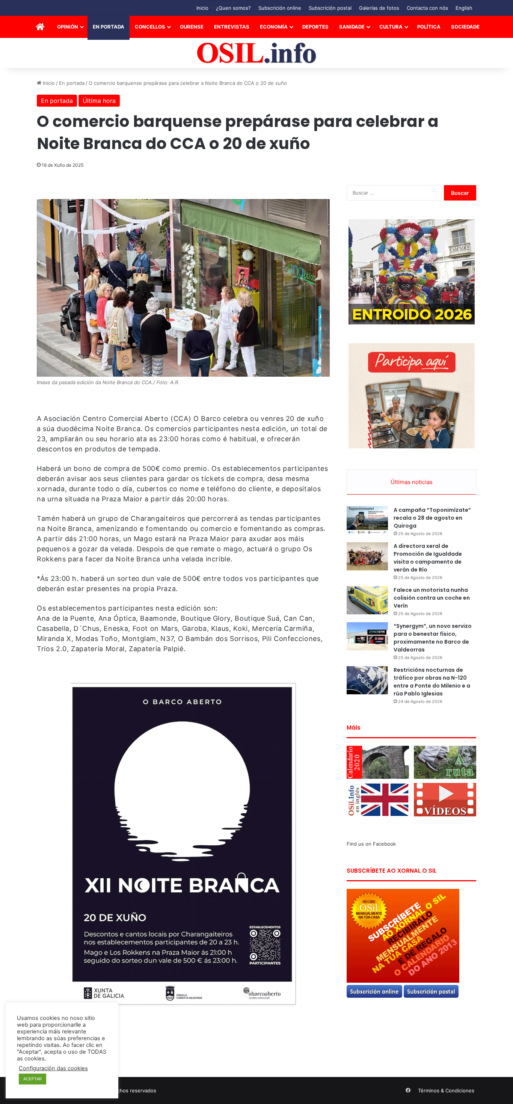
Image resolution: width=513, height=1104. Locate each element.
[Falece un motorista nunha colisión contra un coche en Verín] (367, 600)
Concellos (150, 27)
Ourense (192, 27)
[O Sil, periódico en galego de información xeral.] (256, 53)
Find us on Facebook (371, 844)
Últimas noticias (412, 482)
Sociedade (465, 27)
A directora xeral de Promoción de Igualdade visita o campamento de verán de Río (428, 557)
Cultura (391, 27)
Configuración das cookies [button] (53, 1068)
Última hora (99, 100)
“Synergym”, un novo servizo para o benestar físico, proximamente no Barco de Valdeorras (433, 637)
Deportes (315, 27)
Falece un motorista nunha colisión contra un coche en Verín (432, 597)
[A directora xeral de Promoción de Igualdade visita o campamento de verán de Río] (367, 556)
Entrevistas (231, 27)
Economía (274, 27)
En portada (108, 27)
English (464, 8)
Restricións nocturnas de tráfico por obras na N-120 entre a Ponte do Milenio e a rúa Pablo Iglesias (432, 681)
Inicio (202, 8)
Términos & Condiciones (446, 1090)
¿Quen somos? (233, 8)
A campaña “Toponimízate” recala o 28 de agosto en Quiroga (432, 517)
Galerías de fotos (379, 8)
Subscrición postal (330, 8)
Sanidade (352, 27)
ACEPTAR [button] (32, 1078)
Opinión (67, 27)
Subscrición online (279, 8)
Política (429, 27)
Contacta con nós (427, 8)
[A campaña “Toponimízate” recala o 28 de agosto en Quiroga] (367, 520)
